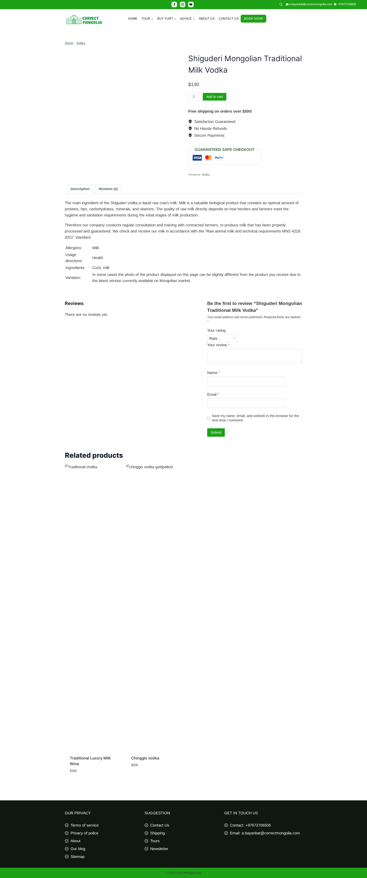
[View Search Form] (281, 4)
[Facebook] (174, 4)
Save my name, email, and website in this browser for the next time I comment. (255, 418)
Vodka (80, 43)
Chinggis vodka (145, 758)
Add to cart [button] (153, 777)
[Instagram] (182, 4)
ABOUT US (207, 18)
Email (213, 394)
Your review (218, 345)
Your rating (216, 330)
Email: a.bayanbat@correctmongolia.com (265, 833)
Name (213, 373)
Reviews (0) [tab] (108, 189)
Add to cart (214, 97)
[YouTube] (191, 4)
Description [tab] (80, 189)
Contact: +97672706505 (250, 825)
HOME (132, 18)
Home (69, 43)
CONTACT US (229, 18)
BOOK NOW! (253, 18)
